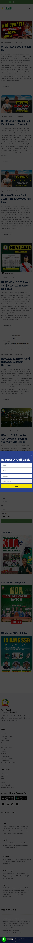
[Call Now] (4, 939)
